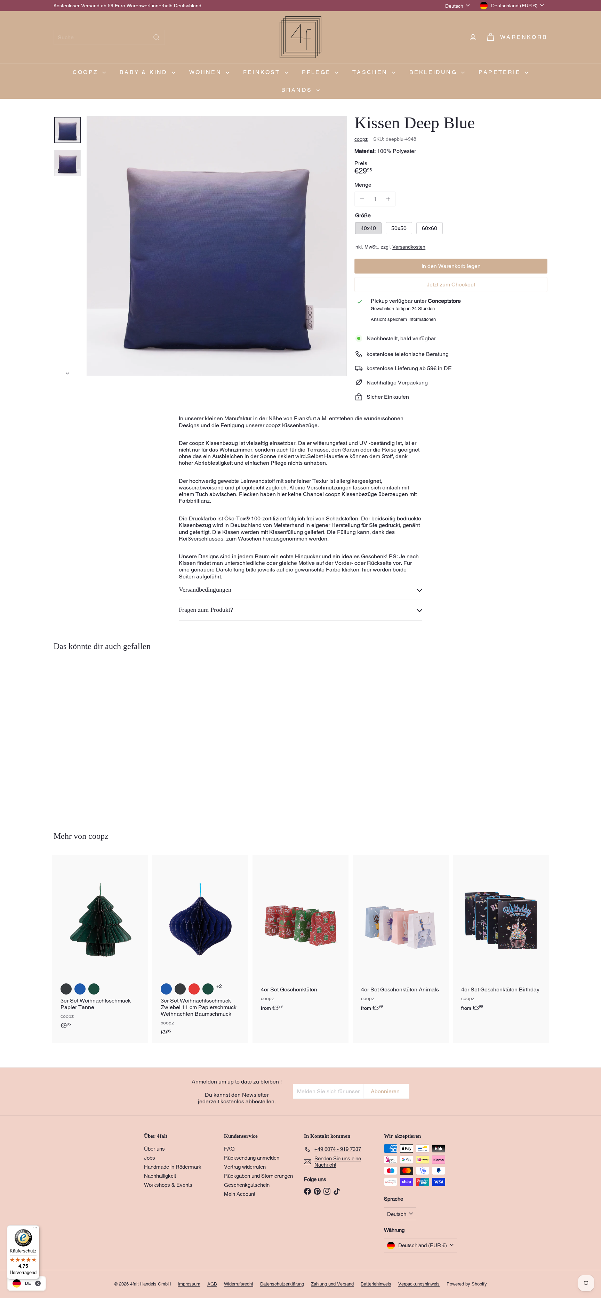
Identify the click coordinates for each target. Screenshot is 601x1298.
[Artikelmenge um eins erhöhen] (387, 199)
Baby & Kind (145, 72)
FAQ (229, 1149)
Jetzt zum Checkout (451, 284)
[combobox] (109, 37)
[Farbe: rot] (194, 989)
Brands (297, 90)
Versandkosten (408, 247)
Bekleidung (434, 72)
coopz (87, 72)
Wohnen (206, 72)
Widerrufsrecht (238, 1284)
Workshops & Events (168, 1185)
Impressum (189, 1284)
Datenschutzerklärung (282, 1284)
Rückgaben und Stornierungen (258, 1176)
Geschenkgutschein (247, 1185)
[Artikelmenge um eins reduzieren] (361, 199)
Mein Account (239, 1194)
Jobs (149, 1158)
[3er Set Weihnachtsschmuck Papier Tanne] (100, 945)
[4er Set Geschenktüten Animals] (400, 937)
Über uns (154, 1149)
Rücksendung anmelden (251, 1158)
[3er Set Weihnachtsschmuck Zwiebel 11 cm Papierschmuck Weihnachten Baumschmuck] (200, 949)
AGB (212, 1284)
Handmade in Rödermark (172, 1167)
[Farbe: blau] (80, 989)
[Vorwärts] (67, 371)
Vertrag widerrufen (245, 1167)
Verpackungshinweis (419, 1284)
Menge (362, 184)
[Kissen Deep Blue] (92, 736)
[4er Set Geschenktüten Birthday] (500, 937)
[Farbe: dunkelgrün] (93, 989)
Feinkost (263, 72)
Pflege (317, 72)
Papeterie (501, 72)
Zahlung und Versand (332, 1284)
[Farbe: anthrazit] (66, 989)
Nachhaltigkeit (160, 1176)
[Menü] (35, 1229)
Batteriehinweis (376, 1284)
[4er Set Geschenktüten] (300, 937)
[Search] (156, 37)
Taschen (371, 72)
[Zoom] (216, 246)
